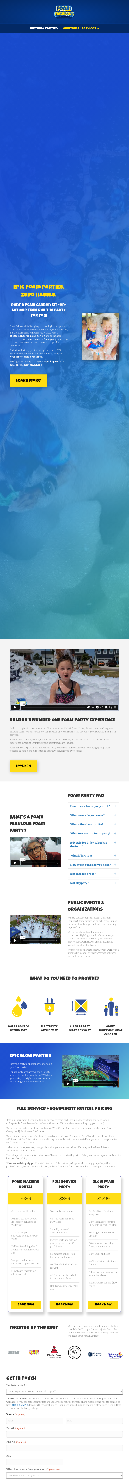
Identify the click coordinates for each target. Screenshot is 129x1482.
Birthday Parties (44, 28)
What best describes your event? (32, 1469)
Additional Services (79, 28)
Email (15, 1428)
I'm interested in (17, 1385)
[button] (93, 806)
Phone (16, 1441)
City (8, 1456)
